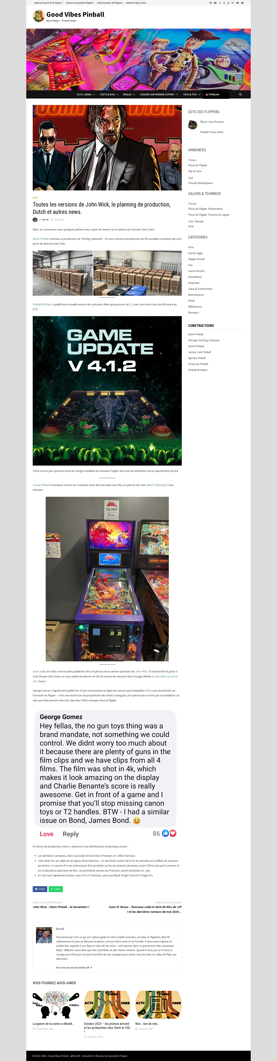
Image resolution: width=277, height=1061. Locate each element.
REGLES (127, 94)
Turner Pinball (41, 485)
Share (42, 889)
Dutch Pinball (41, 239)
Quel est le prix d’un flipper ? (48, 2)
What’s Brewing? (157, 485)
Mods (191, 300)
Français (213, 94)
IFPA (191, 226)
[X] (220, 2)
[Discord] (237, 2)
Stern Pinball (195, 334)
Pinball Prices (208, 132)
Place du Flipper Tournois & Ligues (208, 214)
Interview (193, 283)
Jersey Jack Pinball (199, 352)
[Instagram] (224, 2)
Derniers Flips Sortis (136, 2)
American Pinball (198, 364)
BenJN (45, 219)
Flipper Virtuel (196, 259)
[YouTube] (215, 2)
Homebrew (194, 277)
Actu (35, 197)
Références (195, 306)
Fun (190, 265)
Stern (36, 671)
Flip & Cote (206, 122)
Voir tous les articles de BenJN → (74, 967)
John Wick (141, 671)
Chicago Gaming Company (204, 340)
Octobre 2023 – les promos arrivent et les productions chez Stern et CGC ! (107, 1028)
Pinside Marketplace (200, 183)
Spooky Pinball (197, 358)
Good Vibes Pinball (75, 14)
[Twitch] (233, 2)
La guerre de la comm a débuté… (53, 1024)
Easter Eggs (195, 253)
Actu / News (84, 94)
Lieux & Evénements (200, 289)
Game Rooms (196, 271)
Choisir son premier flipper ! (80, 2)
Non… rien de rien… (147, 1024)
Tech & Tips (190, 94)
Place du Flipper (197, 165)
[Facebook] (211, 2)
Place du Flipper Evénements (205, 209)
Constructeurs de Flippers (110, 2)
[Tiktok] (229, 2)
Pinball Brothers (42, 304)
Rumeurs (193, 312)
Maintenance (196, 295)
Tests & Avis (107, 94)
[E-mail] (242, 2)
